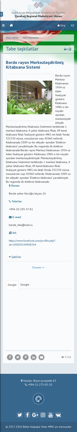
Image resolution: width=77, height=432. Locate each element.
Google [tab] (12, 285)
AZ (72, 25)
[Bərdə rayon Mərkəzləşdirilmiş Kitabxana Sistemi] (41, 357)
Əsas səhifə (12, 38)
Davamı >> (38, 267)
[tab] (38, 257)
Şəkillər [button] (16, 257)
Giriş (62, 25)
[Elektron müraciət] (38, 399)
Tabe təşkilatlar (30, 38)
